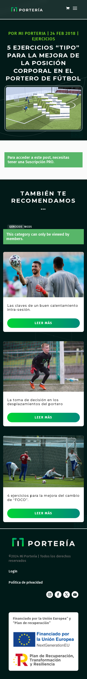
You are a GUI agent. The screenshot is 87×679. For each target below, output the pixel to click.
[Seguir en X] (66, 594)
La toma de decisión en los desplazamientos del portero (35, 402)
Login (13, 571)
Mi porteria (32, 33)
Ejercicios (43, 38)
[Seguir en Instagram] (49, 594)
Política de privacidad (26, 582)
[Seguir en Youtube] (75, 594)
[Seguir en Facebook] (58, 594)
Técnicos (26, 226)
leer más (43, 323)
